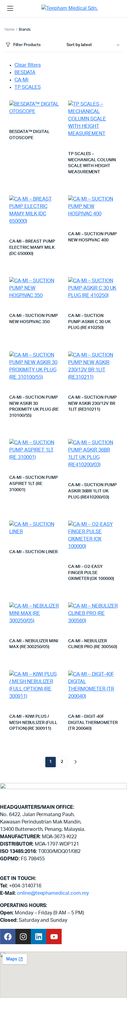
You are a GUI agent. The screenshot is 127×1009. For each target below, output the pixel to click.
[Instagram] (23, 936)
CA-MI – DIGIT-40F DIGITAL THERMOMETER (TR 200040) (93, 722)
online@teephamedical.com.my (53, 893)
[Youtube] (54, 936)
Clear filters (27, 65)
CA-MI (21, 79)
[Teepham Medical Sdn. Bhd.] (72, 9)
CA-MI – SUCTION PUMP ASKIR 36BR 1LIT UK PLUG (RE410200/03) (92, 491)
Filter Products (27, 45)
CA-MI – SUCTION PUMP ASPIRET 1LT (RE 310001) (33, 483)
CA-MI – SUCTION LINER (33, 552)
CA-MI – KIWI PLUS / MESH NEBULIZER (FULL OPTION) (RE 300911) (33, 722)
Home (9, 29)
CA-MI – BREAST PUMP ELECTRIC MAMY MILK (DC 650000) (32, 247)
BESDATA (24, 72)
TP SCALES (27, 87)
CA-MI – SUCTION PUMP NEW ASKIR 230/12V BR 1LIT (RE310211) (92, 403)
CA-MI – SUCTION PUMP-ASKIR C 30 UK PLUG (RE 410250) (89, 322)
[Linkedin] (38, 936)
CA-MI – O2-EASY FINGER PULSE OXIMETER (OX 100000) (91, 573)
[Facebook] (7, 936)
